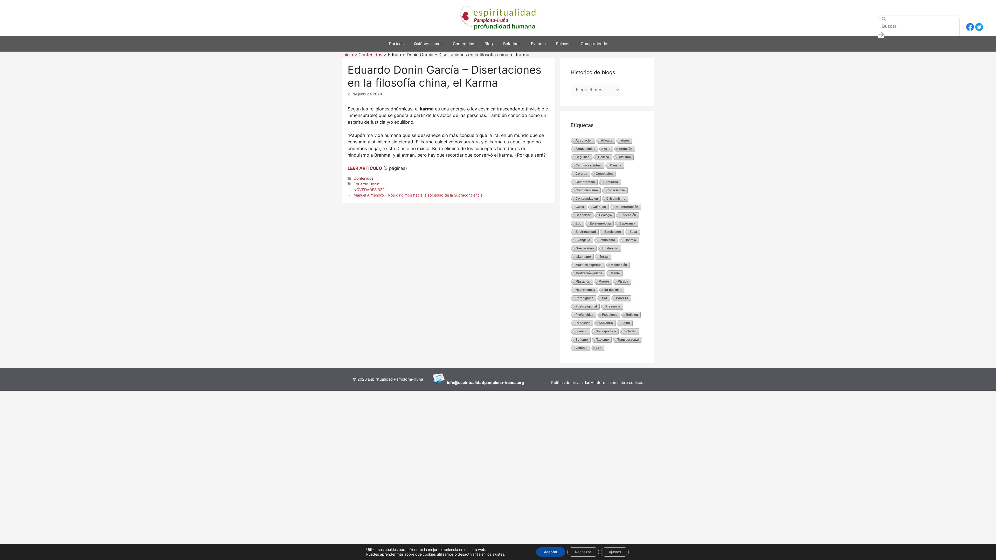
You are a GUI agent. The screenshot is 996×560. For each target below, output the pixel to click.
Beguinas (583, 157)
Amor (625, 140)
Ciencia (615, 165)
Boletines (512, 43)
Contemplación (587, 198)
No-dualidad (612, 290)
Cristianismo (615, 198)
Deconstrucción (626, 207)
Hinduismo (610, 248)
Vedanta (581, 348)
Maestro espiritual (589, 265)
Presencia (612, 306)
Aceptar (550, 552)
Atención (625, 149)
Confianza (610, 182)
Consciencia (615, 190)
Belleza (603, 157)
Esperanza (627, 223)
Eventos (538, 43)
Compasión (604, 174)
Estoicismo (612, 232)
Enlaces (563, 43)
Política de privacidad (571, 382)
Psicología (609, 315)
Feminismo (607, 240)
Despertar (583, 215)
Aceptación (584, 140)
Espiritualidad (586, 232)
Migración (583, 281)
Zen (598, 348)
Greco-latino (585, 248)
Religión (632, 315)
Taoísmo (602, 339)
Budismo (624, 157)
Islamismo (583, 256)
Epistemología (600, 223)
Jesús (603, 256)
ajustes (498, 554)
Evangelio (583, 240)
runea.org (515, 382)
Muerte (604, 281)
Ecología (605, 215)
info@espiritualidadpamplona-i (476, 382)
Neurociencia (585, 290)
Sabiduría (606, 323)
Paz (604, 298)
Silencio (581, 331)
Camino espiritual (588, 165)
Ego (578, 223)
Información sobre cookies (618, 382)
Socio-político (606, 331)
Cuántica (599, 207)
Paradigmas (584, 298)
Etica (633, 232)
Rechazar (583, 552)
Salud (625, 323)
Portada (396, 43)
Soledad (630, 331)
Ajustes (615, 552)
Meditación (619, 265)
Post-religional (586, 306)
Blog (489, 43)
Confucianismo (587, 190)
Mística (623, 281)
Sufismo (582, 339)
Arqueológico (585, 149)
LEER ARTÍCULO (365, 168)
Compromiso (585, 182)
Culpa (580, 207)
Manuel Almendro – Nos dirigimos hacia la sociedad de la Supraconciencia (418, 195)
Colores (581, 174)
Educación (628, 215)
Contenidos (463, 43)
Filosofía (630, 240)
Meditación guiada (589, 273)
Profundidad (584, 315)
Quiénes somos (428, 43)
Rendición (583, 323)
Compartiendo (594, 43)
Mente (615, 273)
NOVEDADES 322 (369, 189)
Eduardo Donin (366, 184)
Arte (607, 149)
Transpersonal (628, 339)
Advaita (606, 140)
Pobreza (622, 298)
